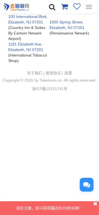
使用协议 (53, 73)
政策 (68, 73)
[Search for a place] (52, 7)
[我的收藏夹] (77, 6)
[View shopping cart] (64, 6)
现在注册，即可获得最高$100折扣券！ (49, 208)
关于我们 (34, 73)
